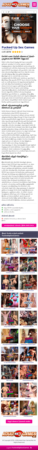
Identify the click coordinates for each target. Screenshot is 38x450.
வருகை (18, 448)
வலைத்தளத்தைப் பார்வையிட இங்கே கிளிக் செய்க (19, 225)
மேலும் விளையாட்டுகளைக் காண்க (19, 421)
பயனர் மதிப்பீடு (6, 52)
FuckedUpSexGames (7, 49)
